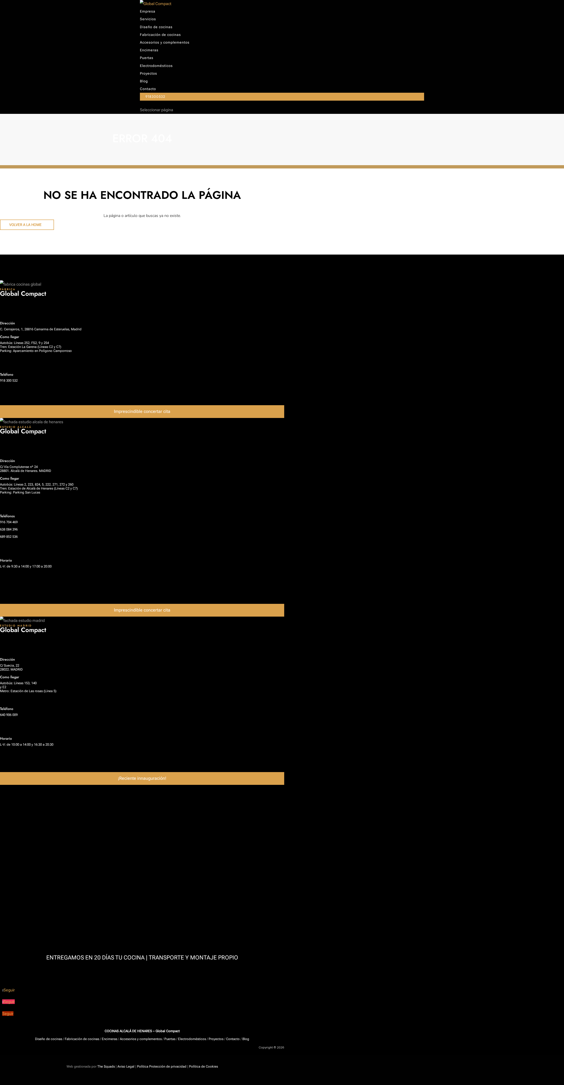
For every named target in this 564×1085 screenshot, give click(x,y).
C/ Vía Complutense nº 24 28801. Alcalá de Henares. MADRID (25, 469)
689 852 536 (9, 537)
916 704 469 (9, 522)
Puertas (146, 58)
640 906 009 (9, 715)
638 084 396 (9, 529)
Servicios (148, 19)
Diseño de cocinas (156, 27)
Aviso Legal (125, 1066)
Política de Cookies (203, 1066)
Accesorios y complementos (164, 42)
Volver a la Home (25, 225)
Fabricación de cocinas (160, 35)
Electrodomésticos (156, 66)
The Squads (105, 1066)
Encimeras (149, 50)
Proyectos (148, 73)
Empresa (147, 11)
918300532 (155, 96)
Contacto (148, 89)
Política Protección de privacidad (161, 1066)
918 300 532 (9, 381)
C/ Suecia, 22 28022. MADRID (11, 667)
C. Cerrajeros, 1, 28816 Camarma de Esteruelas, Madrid (41, 329)
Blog (144, 81)
